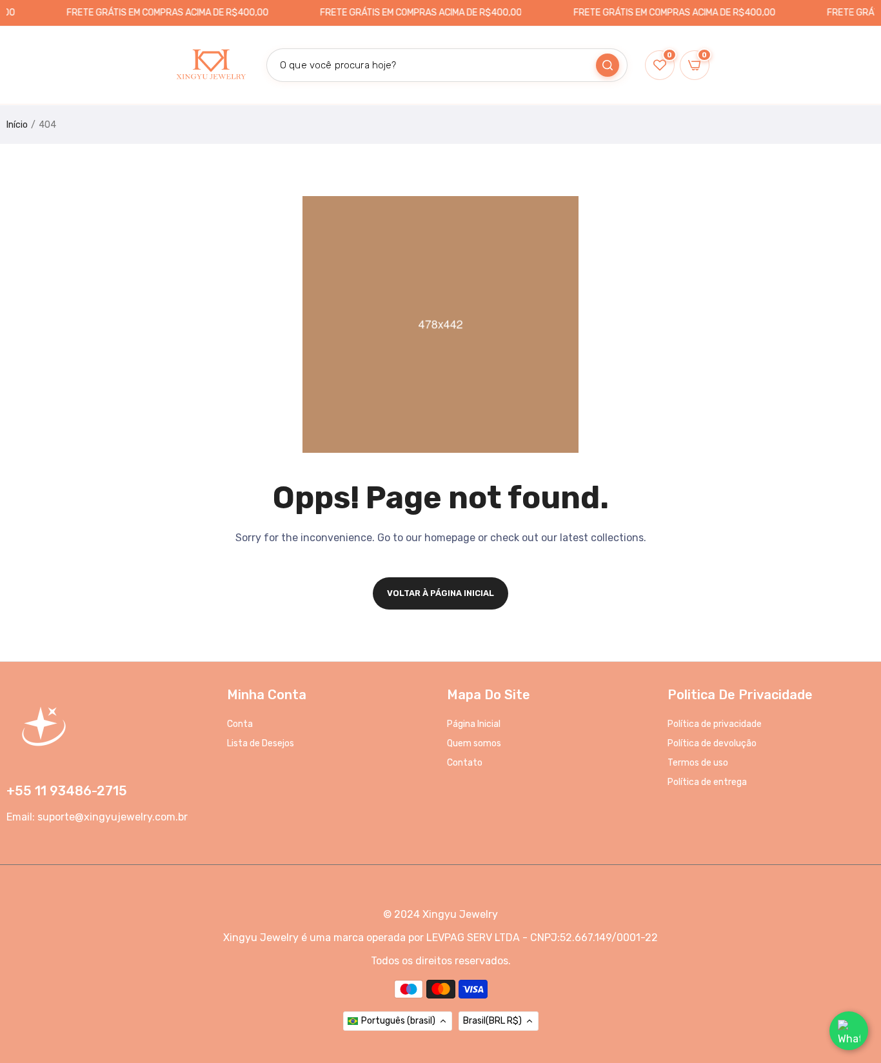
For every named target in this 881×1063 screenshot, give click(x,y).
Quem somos (474, 743)
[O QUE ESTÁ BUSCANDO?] (607, 65)
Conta (240, 724)
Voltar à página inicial (440, 593)
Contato (464, 762)
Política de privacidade (715, 724)
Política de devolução (712, 743)
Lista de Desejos (260, 743)
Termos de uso (698, 762)
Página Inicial (473, 724)
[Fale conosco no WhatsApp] (848, 1030)
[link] (855, 969)
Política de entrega (707, 782)
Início (17, 124)
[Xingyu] (210, 65)
